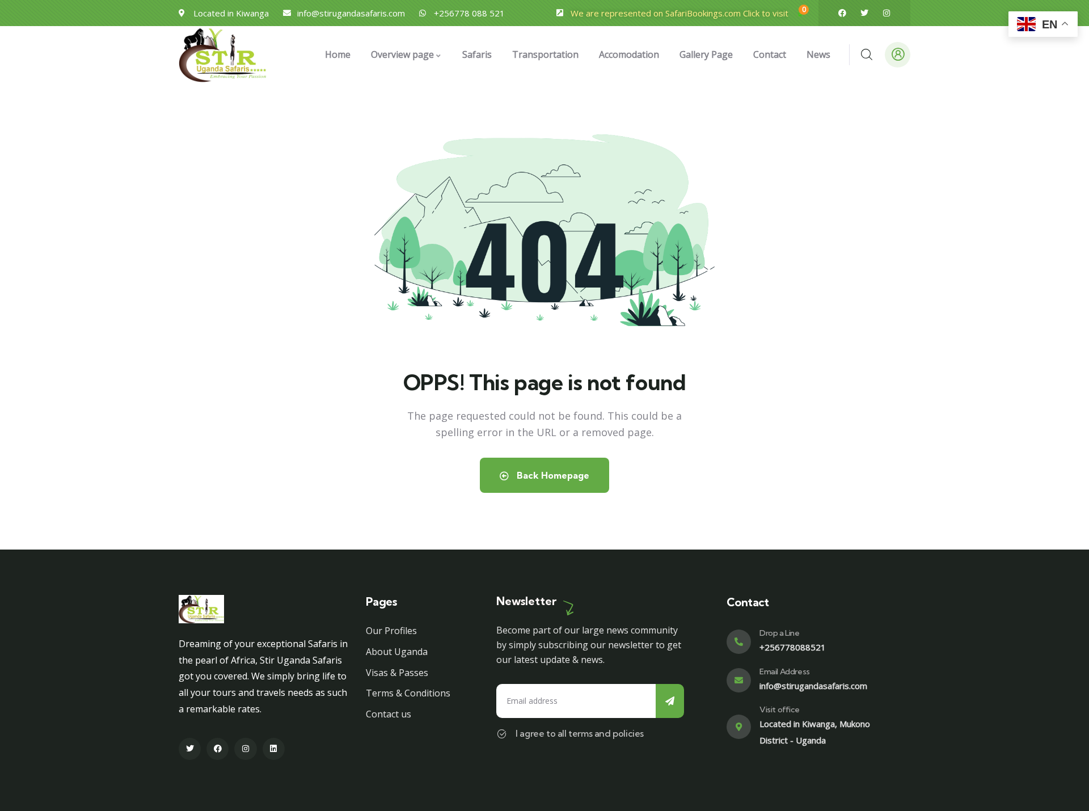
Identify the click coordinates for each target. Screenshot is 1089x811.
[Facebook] (842, 13)
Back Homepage (551, 475)
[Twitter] (864, 13)
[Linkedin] (274, 749)
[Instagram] (886, 13)
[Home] (223, 54)
